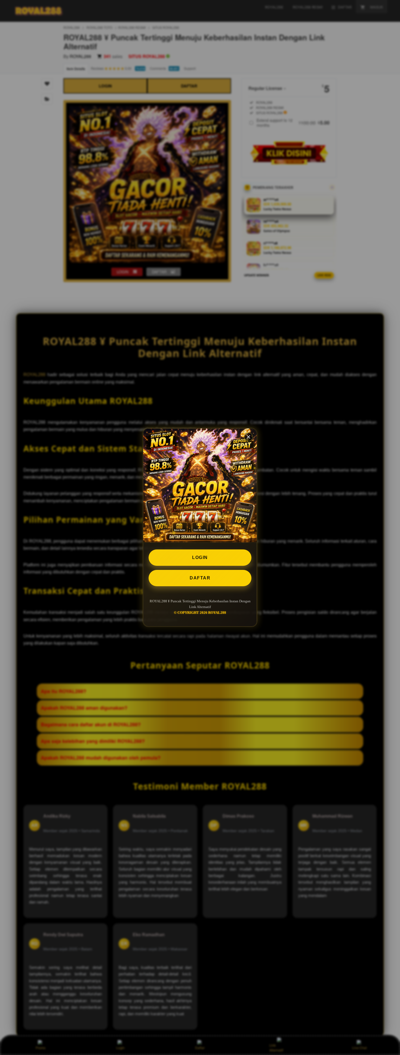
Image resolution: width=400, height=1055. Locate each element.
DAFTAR (200, 578)
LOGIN (200, 557)
